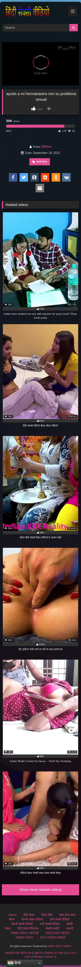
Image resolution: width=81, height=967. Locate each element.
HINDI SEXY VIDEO (59, 946)
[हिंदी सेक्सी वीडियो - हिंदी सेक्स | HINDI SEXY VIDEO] (33, 12)
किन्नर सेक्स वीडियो (32, 919)
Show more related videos (40, 890)
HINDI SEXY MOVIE (25, 933)
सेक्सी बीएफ (41, 161)
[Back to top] (69, 955)
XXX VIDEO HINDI (52, 937)
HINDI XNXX (24, 937)
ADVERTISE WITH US (18, 952)
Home (13, 914)
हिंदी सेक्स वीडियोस (28, 928)
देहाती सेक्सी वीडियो (22, 924)
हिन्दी (17, 963)
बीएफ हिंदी (46, 914)
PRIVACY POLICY (44, 956)
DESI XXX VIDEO (58, 933)
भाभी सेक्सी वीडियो (50, 924)
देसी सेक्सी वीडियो (59, 919)
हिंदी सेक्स (29, 914)
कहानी (69, 928)
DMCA (37, 952)
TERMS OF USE (53, 952)
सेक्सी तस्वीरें (52, 928)
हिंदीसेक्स (46, 146)
